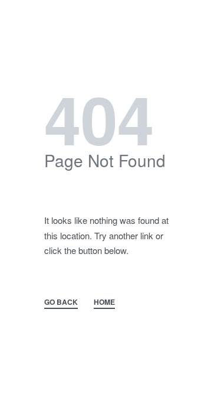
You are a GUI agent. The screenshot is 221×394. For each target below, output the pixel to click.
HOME (104, 302)
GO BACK (61, 302)
